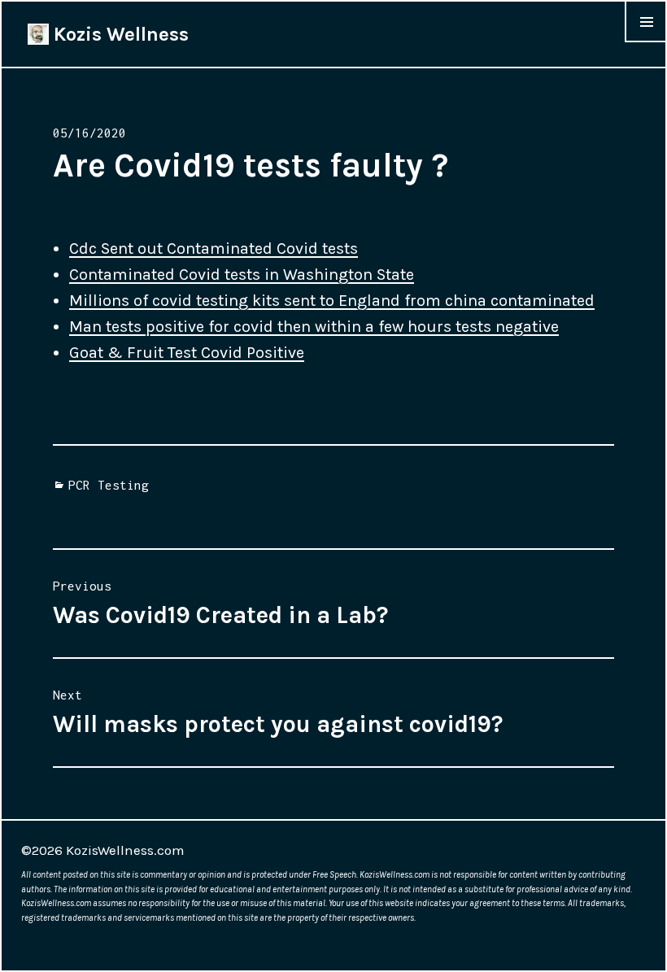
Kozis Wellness (119, 34)
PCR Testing (108, 484)
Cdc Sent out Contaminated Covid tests (213, 248)
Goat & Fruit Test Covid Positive (186, 352)
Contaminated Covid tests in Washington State (241, 274)
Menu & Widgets (645, 41)
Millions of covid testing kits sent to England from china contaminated (332, 300)
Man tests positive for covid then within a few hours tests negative (314, 326)
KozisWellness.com (125, 850)
